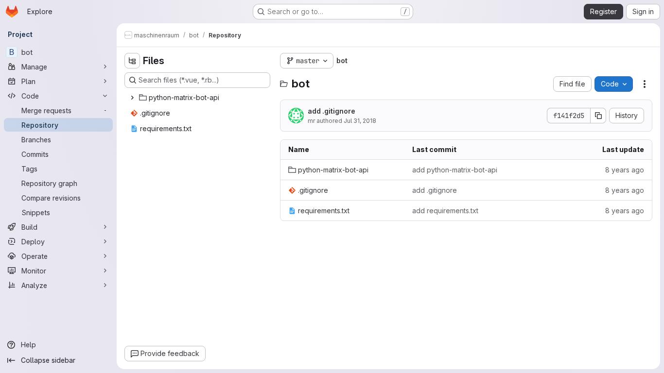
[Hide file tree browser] (132, 60)
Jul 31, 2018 (360, 120)
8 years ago (624, 170)
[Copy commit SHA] (598, 115)
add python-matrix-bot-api (454, 170)
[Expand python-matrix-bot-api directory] (132, 97)
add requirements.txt (445, 210)
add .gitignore (331, 111)
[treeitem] (198, 97)
